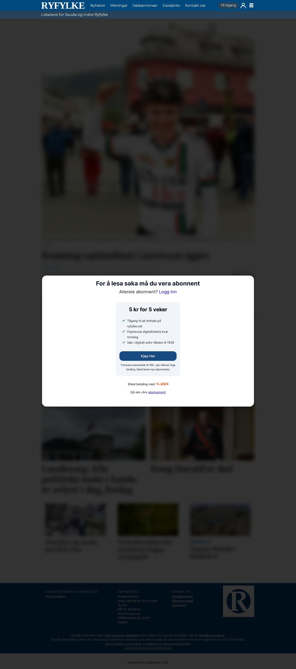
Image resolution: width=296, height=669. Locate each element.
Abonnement (182, 601)
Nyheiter (98, 5)
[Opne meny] (251, 5)
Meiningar (119, 5)
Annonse (179, 605)
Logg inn (243, 5)
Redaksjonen (182, 596)
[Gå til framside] (63, 5)
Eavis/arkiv (171, 5)
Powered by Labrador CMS (148, 662)
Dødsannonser (145, 5)
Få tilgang (228, 5)
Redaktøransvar (212, 635)
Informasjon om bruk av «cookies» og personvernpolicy (148, 644)
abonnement (157, 392)
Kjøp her (148, 356)
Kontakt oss (195, 5)
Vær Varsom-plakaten (122, 635)
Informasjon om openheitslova (148, 648)
